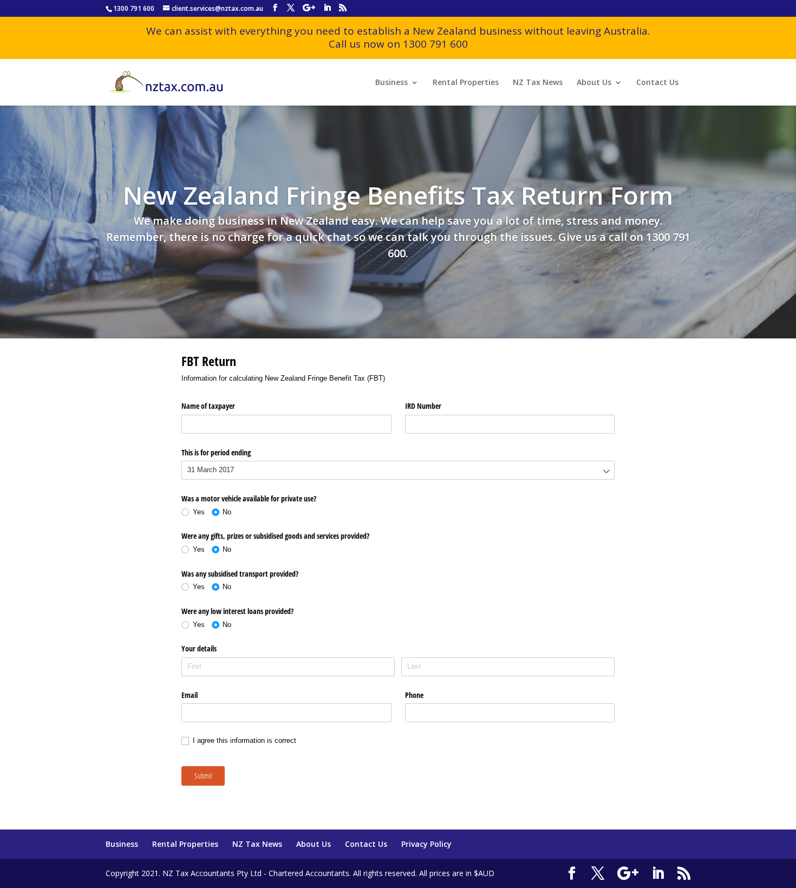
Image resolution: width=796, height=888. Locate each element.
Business (391, 83)
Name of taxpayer (208, 406)
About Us (594, 83)
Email (189, 695)
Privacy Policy (426, 844)
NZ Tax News (538, 83)
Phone (414, 695)
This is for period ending (216, 452)
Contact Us (657, 83)
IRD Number (423, 406)
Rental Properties (466, 83)
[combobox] (398, 470)
